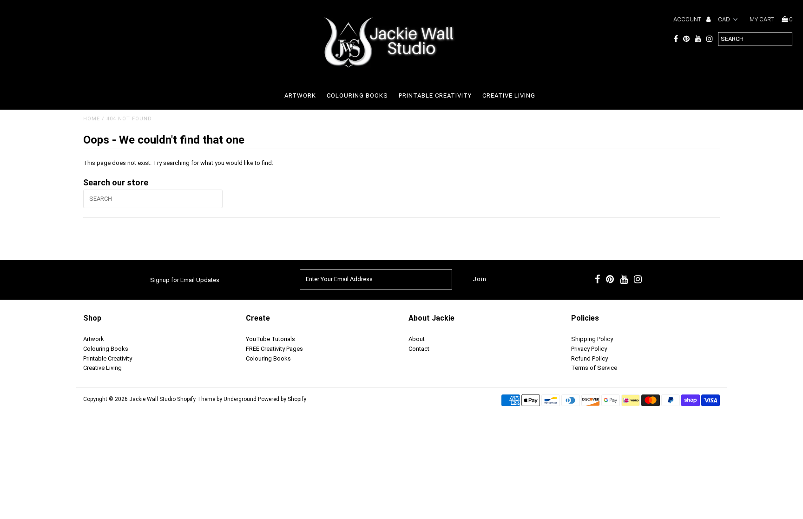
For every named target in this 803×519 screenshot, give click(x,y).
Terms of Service (594, 367)
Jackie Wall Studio (152, 399)
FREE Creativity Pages (274, 348)
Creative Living (508, 95)
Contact (418, 348)
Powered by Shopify (282, 399)
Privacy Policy (589, 348)
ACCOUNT (688, 19)
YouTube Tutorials (270, 338)
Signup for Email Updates (184, 279)
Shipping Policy (592, 338)
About (416, 338)
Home (91, 119)
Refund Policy (589, 358)
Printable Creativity (435, 95)
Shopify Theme (196, 399)
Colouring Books (357, 95)
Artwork (300, 95)
